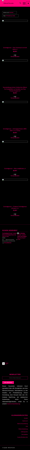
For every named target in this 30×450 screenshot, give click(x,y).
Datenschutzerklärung (13, 403)
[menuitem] (19, 3)
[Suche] (19, 3)
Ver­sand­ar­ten (24, 434)
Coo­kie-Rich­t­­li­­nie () (22, 437)
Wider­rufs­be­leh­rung (23, 429)
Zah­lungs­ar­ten (24, 431)
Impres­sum (25, 421)
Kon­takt (26, 418)
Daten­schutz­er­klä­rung (22, 423)
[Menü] (23, 3)
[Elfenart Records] (12, 3)
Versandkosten (15, 56)
